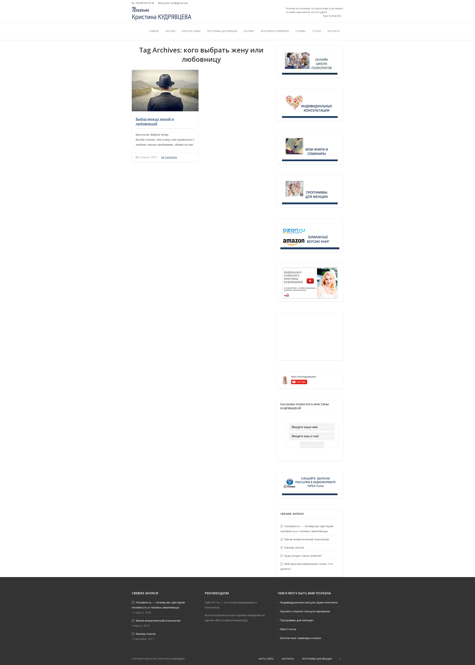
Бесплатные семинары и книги (300, 638)
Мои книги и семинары (275, 31)
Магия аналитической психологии (306, 539)
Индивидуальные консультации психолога (309, 602)
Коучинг (249, 31)
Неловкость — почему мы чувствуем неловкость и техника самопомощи (306, 528)
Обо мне (170, 31)
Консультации (191, 31)
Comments (171, 157)
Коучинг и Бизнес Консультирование (305, 611)
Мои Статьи (288, 629)
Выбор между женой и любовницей (155, 121)
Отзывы (300, 31)
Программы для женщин (222, 31)
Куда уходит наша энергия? (303, 555)
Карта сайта (266, 658)
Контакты (334, 31)
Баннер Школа (294, 547)
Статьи (316, 31)
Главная (154, 31)
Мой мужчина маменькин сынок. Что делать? (306, 566)
